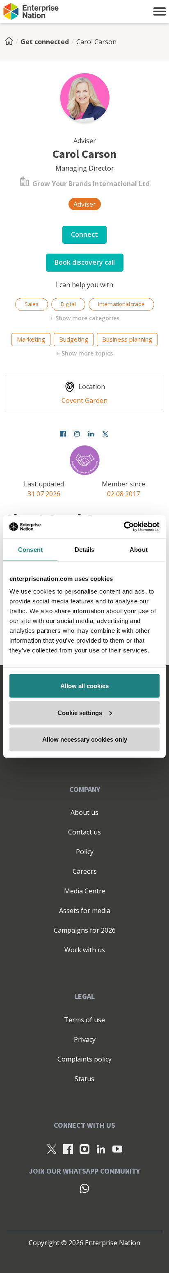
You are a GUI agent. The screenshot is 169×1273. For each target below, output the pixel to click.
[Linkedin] (91, 434)
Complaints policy (84, 1059)
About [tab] (139, 549)
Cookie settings (79, 712)
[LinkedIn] (101, 1148)
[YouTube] (117, 1148)
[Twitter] (105, 434)
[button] (159, 11)
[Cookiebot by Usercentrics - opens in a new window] (124, 527)
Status (84, 1078)
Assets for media (84, 910)
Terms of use (84, 1019)
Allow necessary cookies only (84, 739)
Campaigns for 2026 (85, 930)
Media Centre (84, 890)
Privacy (85, 1039)
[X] (52, 1148)
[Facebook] (63, 434)
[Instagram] (77, 434)
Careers (85, 871)
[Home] (11, 42)
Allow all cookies (84, 685)
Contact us (84, 832)
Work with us (84, 949)
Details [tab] (85, 549)
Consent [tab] (30, 549)
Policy (85, 851)
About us (84, 812)
